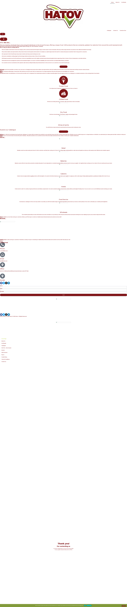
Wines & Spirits (63, 125)
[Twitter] (3, 283)
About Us (117, 2)
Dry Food (63, 112)
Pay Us (2, 354)
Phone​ (2, 248)
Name (1, 285)
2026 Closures (4, 352)
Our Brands (123, 2)
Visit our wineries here (37, 71)
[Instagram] (6, 283)
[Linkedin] (8, 283)
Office (2, 269)
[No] (123, 606)
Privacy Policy (3, 316)
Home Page (3, 338)
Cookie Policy (9, 316)
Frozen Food (63, 86)
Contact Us (115, 30)
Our (3, 217)
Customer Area (123, 30)
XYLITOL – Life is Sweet (6, 347)
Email (1, 288)
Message (2, 291)
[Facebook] (1, 283)
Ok (84, 605)
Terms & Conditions (5, 359)
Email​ (2, 259)
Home (112, 2)
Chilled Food (63, 99)
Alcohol (3, 350)
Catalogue (109, 30)
